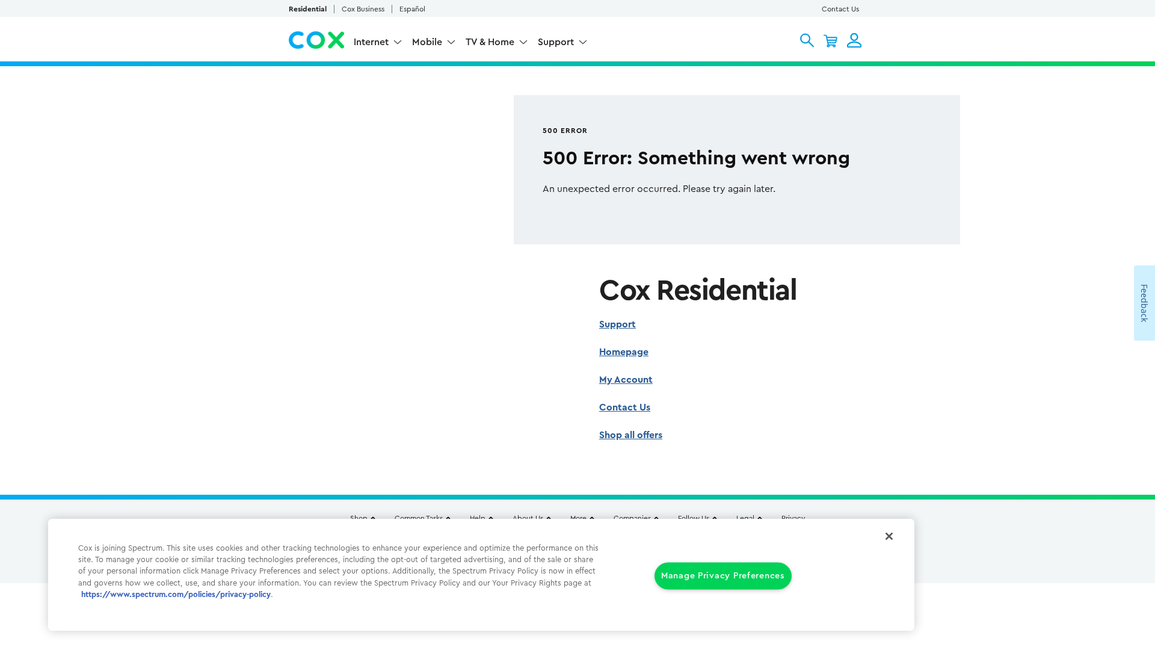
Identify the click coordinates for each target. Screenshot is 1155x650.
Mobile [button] (427, 42)
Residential (308, 9)
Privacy (793, 518)
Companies (632, 518)
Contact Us (840, 9)
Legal (745, 518)
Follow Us (693, 518)
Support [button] (556, 42)
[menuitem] (378, 43)
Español (412, 9)
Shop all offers (630, 435)
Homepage (623, 352)
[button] (807, 40)
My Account (626, 380)
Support (617, 324)
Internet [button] (371, 42)
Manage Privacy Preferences (723, 576)
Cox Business (363, 9)
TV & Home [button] (490, 42)
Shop (359, 518)
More (578, 518)
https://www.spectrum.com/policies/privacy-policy (176, 594)
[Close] (889, 536)
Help (477, 518)
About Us (528, 518)
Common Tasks (419, 518)
